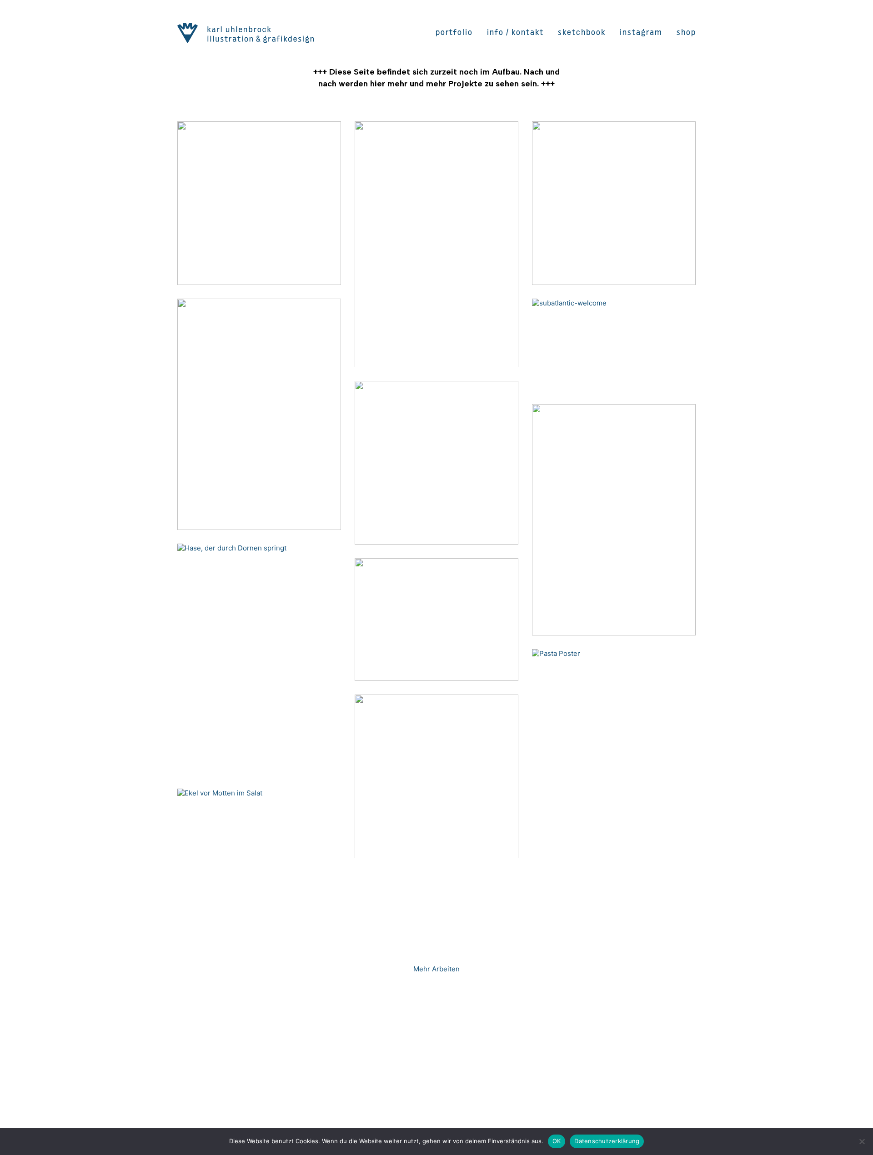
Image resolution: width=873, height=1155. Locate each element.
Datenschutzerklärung (606, 1141)
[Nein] (861, 1141)
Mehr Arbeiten (436, 969)
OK (556, 1141)
